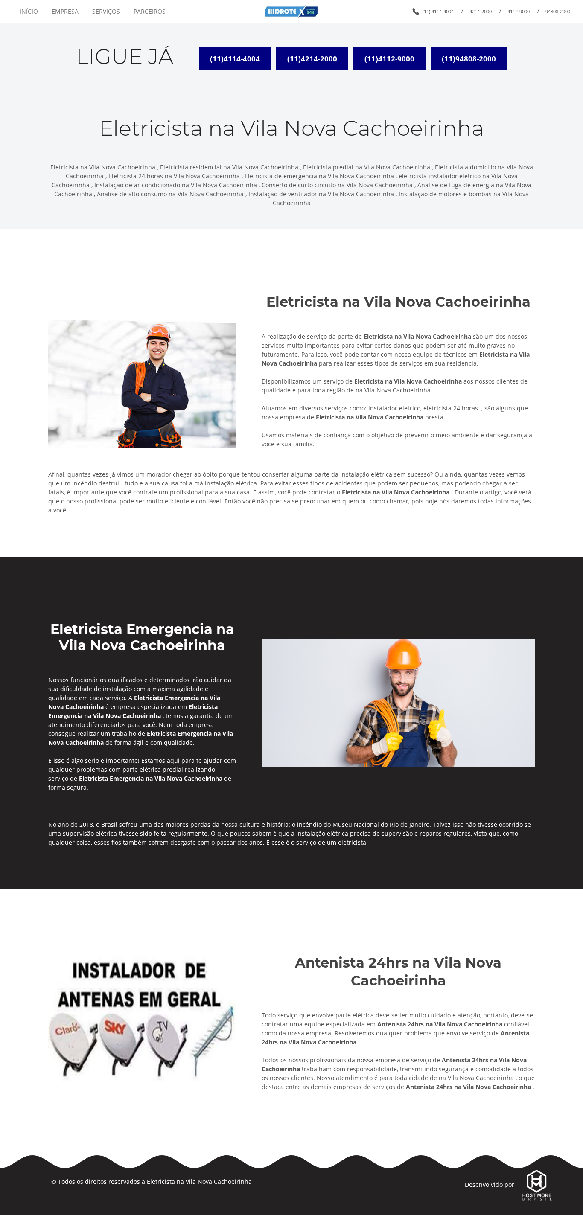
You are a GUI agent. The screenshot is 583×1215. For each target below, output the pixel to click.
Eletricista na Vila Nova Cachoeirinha (199, 1181)
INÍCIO (29, 11)
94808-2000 (557, 11)
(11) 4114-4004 (438, 11)
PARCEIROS (150, 11)
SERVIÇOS (106, 11)
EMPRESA (65, 11)
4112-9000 (518, 11)
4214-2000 (480, 11)
